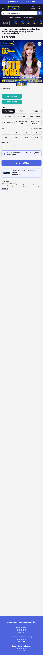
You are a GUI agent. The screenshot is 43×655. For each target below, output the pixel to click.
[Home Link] (13, 8)
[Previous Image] (3, 64)
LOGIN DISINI (12, 102)
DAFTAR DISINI (12, 96)
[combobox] (20, 13)
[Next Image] (39, 64)
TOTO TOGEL (21, 162)
